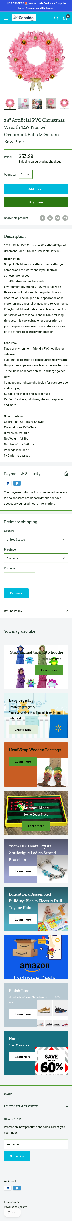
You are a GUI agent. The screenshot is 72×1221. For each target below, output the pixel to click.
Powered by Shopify (15, 1206)
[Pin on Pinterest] (50, 218)
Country (9, 530)
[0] (64, 18)
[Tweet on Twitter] (57, 218)
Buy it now (36, 202)
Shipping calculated (32, 161)
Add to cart (36, 189)
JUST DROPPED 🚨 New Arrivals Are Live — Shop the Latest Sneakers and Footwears (36, 6)
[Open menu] (6, 18)
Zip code (9, 568)
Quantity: (10, 174)
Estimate (16, 593)
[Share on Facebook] (42, 218)
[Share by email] (65, 218)
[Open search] (56, 18)
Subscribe (17, 1156)
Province (10, 549)
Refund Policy (13, 611)
